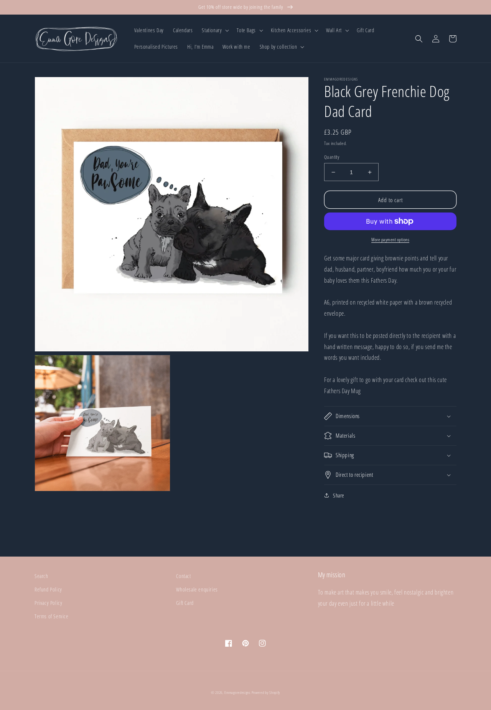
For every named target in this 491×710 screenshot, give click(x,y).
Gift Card (184, 602)
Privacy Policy (48, 602)
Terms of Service (52, 616)
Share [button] (338, 495)
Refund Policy (48, 589)
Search (41, 576)
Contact (183, 576)
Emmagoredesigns (237, 692)
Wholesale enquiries (196, 589)
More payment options (390, 239)
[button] (214, 30)
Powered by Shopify (266, 692)
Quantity (331, 156)
